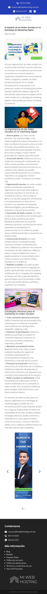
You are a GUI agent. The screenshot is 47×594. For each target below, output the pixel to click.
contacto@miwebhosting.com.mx (25, 7)
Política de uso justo (14, 560)
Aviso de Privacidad (14, 569)
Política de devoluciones (16, 563)
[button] (7, 471)
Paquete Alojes (12, 557)
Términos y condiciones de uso (19, 566)
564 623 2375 (21, 11)
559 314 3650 (25, 3)
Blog (8, 551)
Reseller (9, 554)
